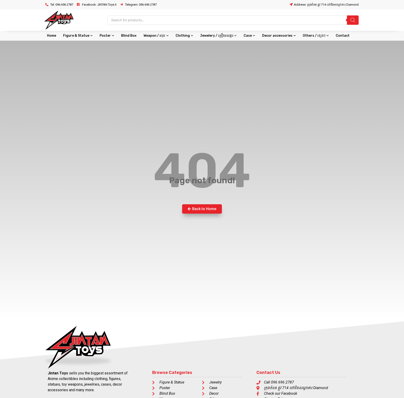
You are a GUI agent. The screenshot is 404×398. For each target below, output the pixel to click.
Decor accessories (277, 36)
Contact (343, 36)
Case (248, 36)
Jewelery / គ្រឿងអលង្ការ (216, 36)
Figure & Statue (76, 36)
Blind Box (129, 36)
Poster (105, 36)
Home (51, 36)
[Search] (353, 20)
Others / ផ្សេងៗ (314, 36)
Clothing (183, 36)
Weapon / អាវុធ (154, 36)
